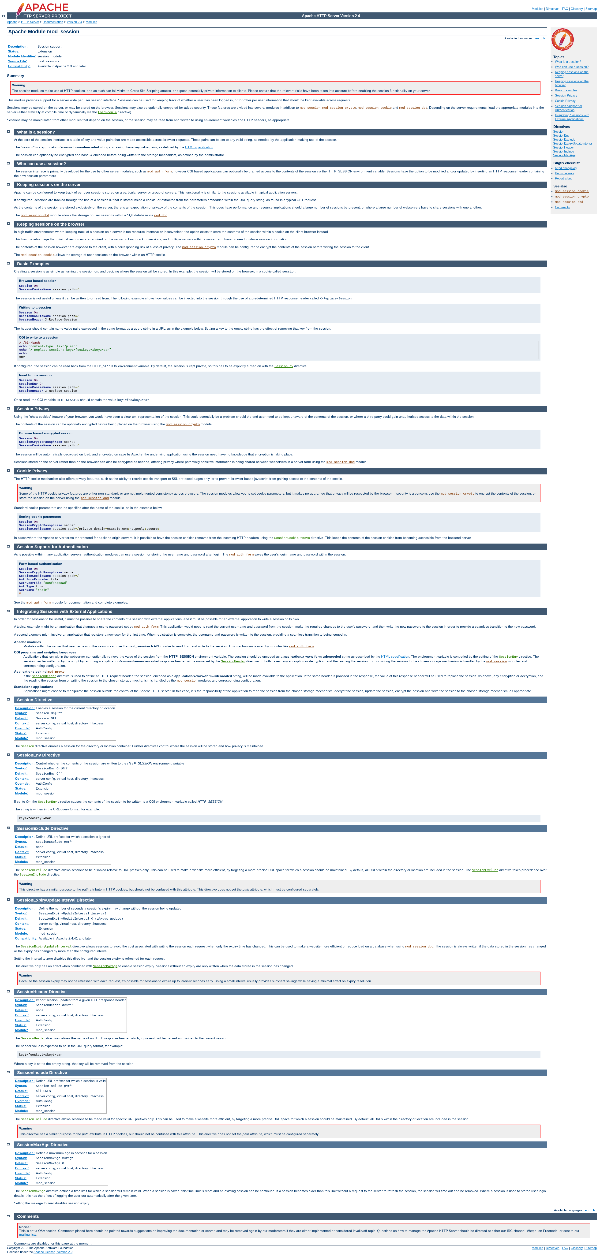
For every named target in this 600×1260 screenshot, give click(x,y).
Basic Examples (566, 90)
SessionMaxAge (564, 155)
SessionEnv (561, 135)
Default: (21, 718)
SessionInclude (563, 151)
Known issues (564, 173)
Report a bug (563, 178)
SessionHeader (563, 147)
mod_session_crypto (339, 108)
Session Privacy (566, 95)
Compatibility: (19, 66)
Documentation (53, 22)
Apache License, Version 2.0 (53, 1252)
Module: (21, 738)
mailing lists (27, 1234)
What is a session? (568, 61)
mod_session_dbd (413, 108)
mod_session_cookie (375, 108)
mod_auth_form (159, 171)
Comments (562, 207)
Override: (22, 728)
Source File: (17, 61)
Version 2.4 (74, 22)
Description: (18, 46)
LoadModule (107, 112)
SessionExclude (564, 139)
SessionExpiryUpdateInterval (572, 143)
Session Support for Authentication (568, 108)
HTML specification (199, 147)
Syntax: (21, 713)
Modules (537, 9)
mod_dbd (160, 215)
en (537, 38)
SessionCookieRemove (292, 538)
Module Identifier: (22, 56)
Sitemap (591, 9)
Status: (13, 51)
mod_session (310, 108)
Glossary (577, 9)
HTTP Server (30, 22)
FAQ (565, 9)
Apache (12, 22)
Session (558, 131)
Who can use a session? (572, 67)
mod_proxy (56, 672)
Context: (22, 723)
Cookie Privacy (565, 101)
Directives (552, 9)
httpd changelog (566, 168)
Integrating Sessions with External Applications (572, 117)
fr (544, 38)
